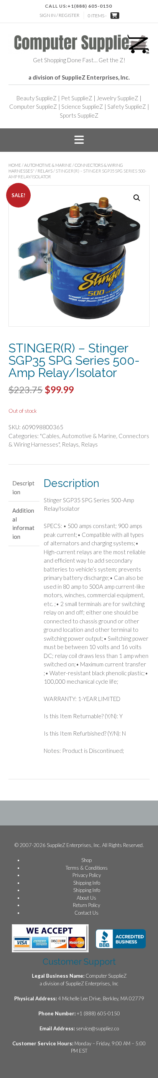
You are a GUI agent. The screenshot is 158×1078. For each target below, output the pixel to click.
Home (14, 165)
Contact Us (86, 913)
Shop (86, 860)
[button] (79, 140)
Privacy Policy (86, 875)
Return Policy (86, 905)
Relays (45, 170)
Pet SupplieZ (76, 98)
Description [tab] (23, 487)
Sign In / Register (59, 15)
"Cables (49, 435)
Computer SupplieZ (33, 106)
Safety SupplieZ (126, 106)
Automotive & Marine (48, 165)
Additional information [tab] (23, 523)
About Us (86, 898)
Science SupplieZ (82, 106)
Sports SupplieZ (79, 115)
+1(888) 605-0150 (89, 6)
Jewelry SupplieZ (117, 98)
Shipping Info (86, 883)
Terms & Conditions (87, 868)
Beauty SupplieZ (36, 98)
